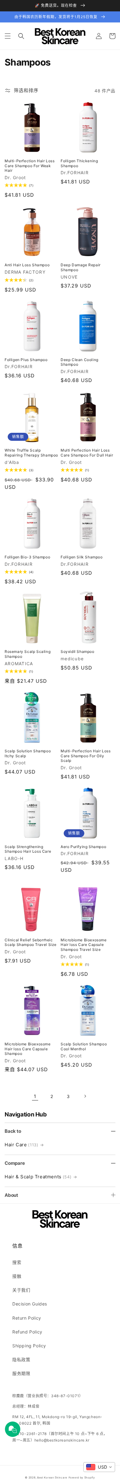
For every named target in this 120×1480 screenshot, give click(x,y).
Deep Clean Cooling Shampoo (79, 362)
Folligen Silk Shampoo (82, 557)
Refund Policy (27, 1331)
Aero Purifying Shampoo (83, 846)
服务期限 (21, 1373)
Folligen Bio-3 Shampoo (27, 557)
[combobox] (99, 1467)
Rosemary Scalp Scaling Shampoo (27, 654)
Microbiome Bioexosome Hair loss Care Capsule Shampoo (28, 1049)
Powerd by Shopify (82, 1477)
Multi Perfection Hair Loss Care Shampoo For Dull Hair (87, 452)
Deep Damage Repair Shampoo (81, 267)
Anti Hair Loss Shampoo (27, 265)
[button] (7, 36)
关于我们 (21, 1290)
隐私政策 (21, 1359)
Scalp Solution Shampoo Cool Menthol (84, 1046)
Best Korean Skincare (52, 1477)
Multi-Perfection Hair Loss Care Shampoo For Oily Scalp (86, 756)
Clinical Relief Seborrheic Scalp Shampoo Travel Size (31, 942)
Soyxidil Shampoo (77, 651)
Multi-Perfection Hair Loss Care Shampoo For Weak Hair (30, 166)
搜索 (16, 1262)
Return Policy (26, 1318)
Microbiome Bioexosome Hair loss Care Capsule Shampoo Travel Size (84, 945)
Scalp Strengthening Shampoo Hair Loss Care (28, 849)
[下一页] (85, 1096)
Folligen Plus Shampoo (26, 359)
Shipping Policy (29, 1345)
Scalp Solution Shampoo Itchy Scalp (28, 753)
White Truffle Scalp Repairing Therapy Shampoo (31, 452)
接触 (16, 1276)
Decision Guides (29, 1303)
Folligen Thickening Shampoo (79, 163)
